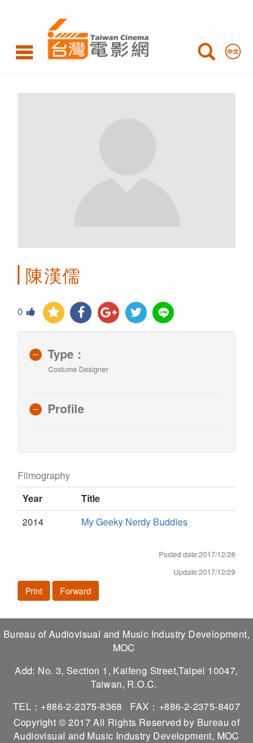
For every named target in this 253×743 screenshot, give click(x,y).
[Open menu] (24, 51)
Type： (66, 353)
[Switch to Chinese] (233, 49)
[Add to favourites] (53, 313)
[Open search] (206, 54)
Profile (66, 408)
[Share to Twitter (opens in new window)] (136, 313)
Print (33, 591)
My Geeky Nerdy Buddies (134, 521)
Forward (75, 591)
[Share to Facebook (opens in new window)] (81, 313)
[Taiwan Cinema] (95, 36)
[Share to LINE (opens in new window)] (164, 313)
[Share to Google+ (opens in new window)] (108, 313)
